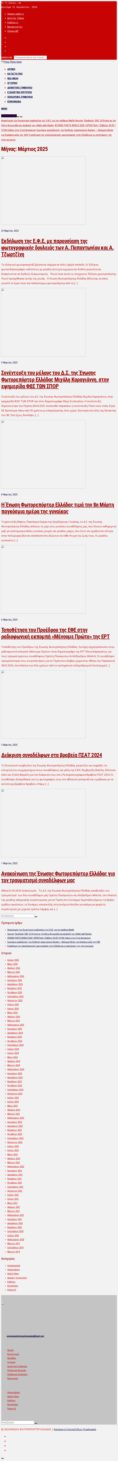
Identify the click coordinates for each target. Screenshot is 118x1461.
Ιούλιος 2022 (13, 1146)
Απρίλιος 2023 (13, 1110)
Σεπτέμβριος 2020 (15, 1231)
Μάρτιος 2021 (13, 1211)
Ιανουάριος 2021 (14, 1219)
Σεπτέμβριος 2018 (15, 1247)
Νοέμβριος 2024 (14, 1037)
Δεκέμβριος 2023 (15, 1077)
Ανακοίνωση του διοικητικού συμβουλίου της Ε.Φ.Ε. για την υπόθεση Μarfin (38, 120)
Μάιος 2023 (12, 1106)
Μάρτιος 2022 (13, 1162)
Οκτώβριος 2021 (14, 1183)
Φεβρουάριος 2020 (15, 1239)
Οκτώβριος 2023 (14, 1085)
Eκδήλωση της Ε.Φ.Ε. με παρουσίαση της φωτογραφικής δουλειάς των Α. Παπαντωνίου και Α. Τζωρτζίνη (57, 248)
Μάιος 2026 (12, 964)
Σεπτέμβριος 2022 (15, 1138)
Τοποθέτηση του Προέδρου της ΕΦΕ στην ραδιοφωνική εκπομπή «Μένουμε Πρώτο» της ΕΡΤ (55, 633)
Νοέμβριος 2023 (14, 1081)
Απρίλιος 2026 (13, 968)
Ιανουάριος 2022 (14, 1170)
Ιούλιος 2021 (13, 1195)
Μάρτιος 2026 (13, 972)
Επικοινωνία (14, 101)
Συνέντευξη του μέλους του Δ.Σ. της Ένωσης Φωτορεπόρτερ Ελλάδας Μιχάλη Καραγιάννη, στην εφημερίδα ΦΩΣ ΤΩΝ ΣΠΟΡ (55, 379)
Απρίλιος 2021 (13, 1207)
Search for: (6, 57)
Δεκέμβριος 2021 (15, 1174)
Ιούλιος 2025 (13, 1004)
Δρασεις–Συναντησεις (17, 1278)
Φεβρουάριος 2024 (15, 1069)
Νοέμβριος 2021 (14, 1179)
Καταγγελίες (15, 26)
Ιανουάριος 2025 (14, 1029)
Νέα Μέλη (12, 78)
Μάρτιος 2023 (13, 1114)
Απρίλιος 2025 (13, 1016)
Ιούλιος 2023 (13, 1097)
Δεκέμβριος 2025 (15, 984)
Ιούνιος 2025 (13, 1008)
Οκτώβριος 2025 (14, 992)
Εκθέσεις (12, 22)
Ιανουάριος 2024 (14, 1073)
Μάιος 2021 (12, 1203)
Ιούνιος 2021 (13, 1199)
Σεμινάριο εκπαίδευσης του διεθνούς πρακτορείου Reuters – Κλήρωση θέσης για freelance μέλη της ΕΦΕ (53, 942)
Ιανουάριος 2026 (14, 980)
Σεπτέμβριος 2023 (15, 1089)
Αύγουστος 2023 (14, 1093)
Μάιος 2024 (12, 1057)
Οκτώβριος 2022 (14, 1134)
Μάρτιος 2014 (13, 1251)
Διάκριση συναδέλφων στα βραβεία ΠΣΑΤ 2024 (51, 755)
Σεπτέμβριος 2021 (15, 1187)
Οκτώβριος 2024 (14, 1041)
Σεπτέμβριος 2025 (15, 996)
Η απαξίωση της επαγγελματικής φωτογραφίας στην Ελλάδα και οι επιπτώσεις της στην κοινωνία (50, 946)
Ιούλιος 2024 (13, 1049)
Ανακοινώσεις (15, 14)
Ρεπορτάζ (12, 31)
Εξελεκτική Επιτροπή (19, 92)
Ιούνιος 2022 (13, 1150)
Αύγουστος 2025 (14, 1000)
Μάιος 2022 (12, 1154)
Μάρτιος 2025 (13, 1020)
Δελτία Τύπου (15, 18)
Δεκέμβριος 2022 (15, 1126)
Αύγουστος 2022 (14, 1142)
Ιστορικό (12, 83)
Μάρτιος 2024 (13, 1065)
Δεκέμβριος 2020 (15, 1223)
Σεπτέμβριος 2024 (15, 1045)
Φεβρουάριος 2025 (15, 1025)
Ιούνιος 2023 (13, 1101)
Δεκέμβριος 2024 (15, 1033)
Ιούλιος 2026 (13, 960)
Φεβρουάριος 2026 (15, 976)
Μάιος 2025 (12, 1012)
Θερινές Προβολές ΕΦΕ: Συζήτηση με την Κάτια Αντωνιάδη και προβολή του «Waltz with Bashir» (49, 934)
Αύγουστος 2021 (14, 1191)
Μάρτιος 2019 (13, 1243)
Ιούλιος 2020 (13, 1235)
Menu (4, 108)
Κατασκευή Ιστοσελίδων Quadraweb (75, 1429)
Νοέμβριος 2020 (14, 1227)
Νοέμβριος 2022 (14, 1130)
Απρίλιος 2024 (13, 1061)
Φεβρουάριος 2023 (15, 1118)
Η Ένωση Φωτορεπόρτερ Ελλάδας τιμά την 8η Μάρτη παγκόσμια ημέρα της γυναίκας (57, 508)
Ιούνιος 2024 (13, 1053)
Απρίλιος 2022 (13, 1158)
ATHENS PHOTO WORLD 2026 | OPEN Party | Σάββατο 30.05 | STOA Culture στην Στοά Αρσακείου (49, 938)
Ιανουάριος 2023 (14, 1122)
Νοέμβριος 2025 (14, 988)
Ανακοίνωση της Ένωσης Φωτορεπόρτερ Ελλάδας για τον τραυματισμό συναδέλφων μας (58, 877)
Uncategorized (13, 1265)
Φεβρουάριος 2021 (15, 1215)
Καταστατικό (15, 73)
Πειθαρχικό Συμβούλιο (20, 97)
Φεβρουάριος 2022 (15, 1166)
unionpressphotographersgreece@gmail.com (25, 1336)
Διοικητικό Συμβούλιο (19, 87)
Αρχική (11, 69)
